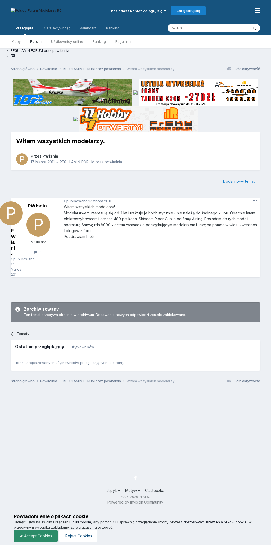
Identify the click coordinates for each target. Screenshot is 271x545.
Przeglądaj (25, 28)
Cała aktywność (57, 28)
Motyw (131, 490)
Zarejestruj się (188, 10)
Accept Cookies (37, 536)
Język (112, 490)
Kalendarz (88, 28)
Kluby (16, 41)
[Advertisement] (135, 289)
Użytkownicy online (67, 41)
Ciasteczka (154, 490)
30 (40, 252)
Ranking (99, 41)
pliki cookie (82, 522)
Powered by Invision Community (135, 502)
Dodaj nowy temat (239, 181)
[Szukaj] (254, 28)
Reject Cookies (78, 536)
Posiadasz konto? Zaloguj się (137, 11)
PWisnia (50, 156)
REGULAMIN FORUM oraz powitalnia (91, 162)
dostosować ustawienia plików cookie (215, 522)
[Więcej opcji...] (255, 201)
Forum (36, 41)
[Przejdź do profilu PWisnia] (22, 159)
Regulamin (124, 41)
